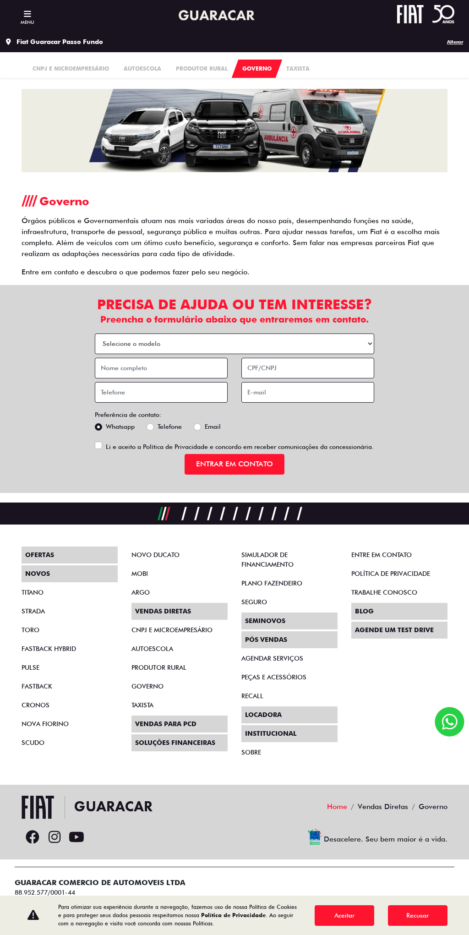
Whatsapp (120, 426)
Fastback (37, 686)
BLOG (364, 611)
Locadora (263, 714)
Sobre (251, 752)
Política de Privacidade (175, 446)
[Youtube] (76, 837)
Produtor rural (158, 667)
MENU (27, 22)
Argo (140, 592)
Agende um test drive (394, 630)
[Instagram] (54, 837)
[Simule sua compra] (98, 837)
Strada (33, 611)
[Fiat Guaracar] (215, 15)
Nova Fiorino (45, 723)
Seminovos (265, 620)
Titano (33, 592)
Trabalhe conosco (384, 592)
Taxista (142, 705)
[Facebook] (33, 837)
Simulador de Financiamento (267, 559)
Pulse (30, 667)
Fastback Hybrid (49, 648)
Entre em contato (381, 554)
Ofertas (39, 554)
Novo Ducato (155, 554)
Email (213, 426)
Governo (147, 686)
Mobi (139, 573)
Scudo (33, 742)
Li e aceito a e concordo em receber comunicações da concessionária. (240, 446)
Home (337, 806)
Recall (252, 696)
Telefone (170, 426)
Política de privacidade (390, 573)
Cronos (35, 705)
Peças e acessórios (273, 677)
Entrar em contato (234, 463)
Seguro (254, 602)
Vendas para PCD (165, 723)
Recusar (417, 915)
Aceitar (344, 915)
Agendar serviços (272, 658)
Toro (30, 630)
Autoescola (152, 648)
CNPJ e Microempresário (172, 630)
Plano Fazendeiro (271, 583)
